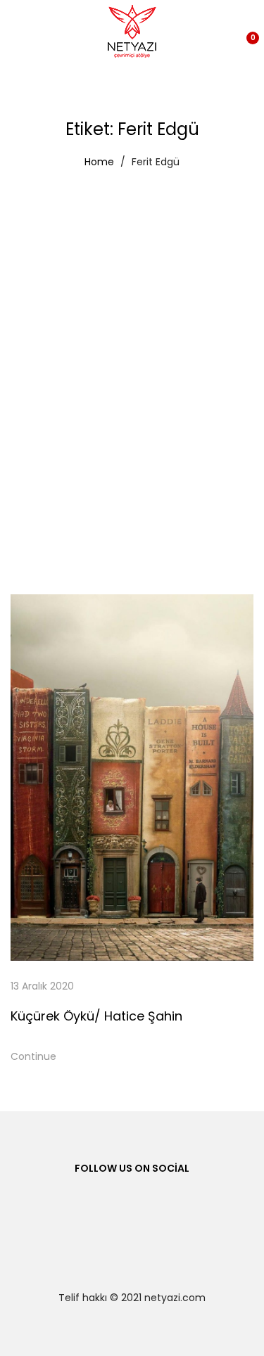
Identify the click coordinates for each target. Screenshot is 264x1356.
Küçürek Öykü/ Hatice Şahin (96, 1016)
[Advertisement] (132, 315)
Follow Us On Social (132, 1168)
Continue (33, 1056)
